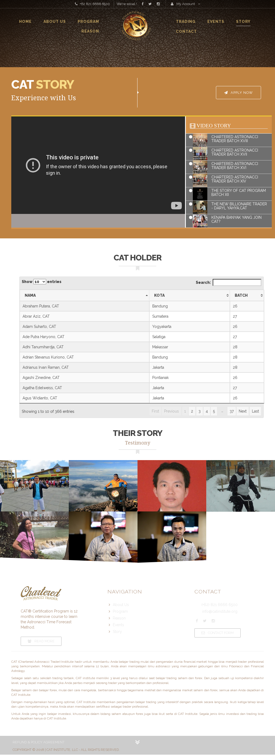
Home (25, 21)
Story (243, 21)
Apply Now (241, 93)
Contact (186, 31)
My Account (186, 4)
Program (88, 21)
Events (215, 21)
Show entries (41, 282)
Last (255, 411)
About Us (55, 21)
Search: (203, 282)
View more (34, 486)
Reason (90, 31)
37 (232, 411)
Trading (186, 21)
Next (243, 411)
